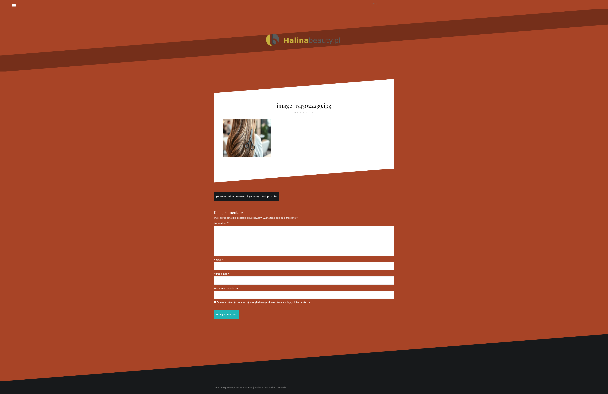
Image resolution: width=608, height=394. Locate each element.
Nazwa (218, 259)
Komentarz (221, 223)
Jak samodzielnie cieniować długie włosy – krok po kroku (246, 196)
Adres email (221, 273)
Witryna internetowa (226, 288)
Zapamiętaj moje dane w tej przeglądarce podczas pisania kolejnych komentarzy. (263, 302)
